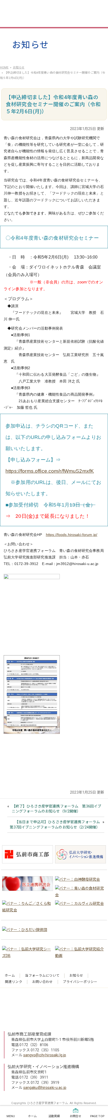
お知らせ (76, 975)
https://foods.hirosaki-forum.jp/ (71, 534)
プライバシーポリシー (80, 982)
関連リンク (13, 982)
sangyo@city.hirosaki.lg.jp (44, 1055)
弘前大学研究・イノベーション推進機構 (43, 1066)
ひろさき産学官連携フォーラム (51, 13)
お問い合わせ (42, 982)
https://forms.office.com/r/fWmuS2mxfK (50, 471)
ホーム (10, 975)
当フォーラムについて (42, 975)
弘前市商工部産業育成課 (29, 1034)
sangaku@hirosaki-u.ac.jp (44, 1087)
